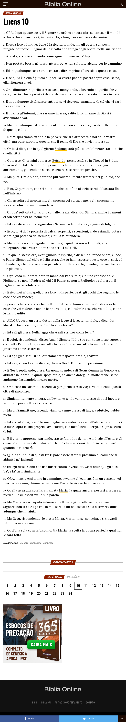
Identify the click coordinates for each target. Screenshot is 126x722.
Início (34, 702)
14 (109, 586)
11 (86, 586)
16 (7, 593)
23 (62, 593)
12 (94, 586)
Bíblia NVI (46, 702)
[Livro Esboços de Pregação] (63, 633)
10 (78, 586)
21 (46, 593)
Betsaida (58, 160)
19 (31, 593)
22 (54, 593)
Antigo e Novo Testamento (68, 702)
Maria (63, 490)
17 (15, 593)
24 (70, 593)
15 (117, 586)
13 (102, 586)
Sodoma (61, 148)
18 (23, 593)
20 (39, 593)
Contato (90, 702)
